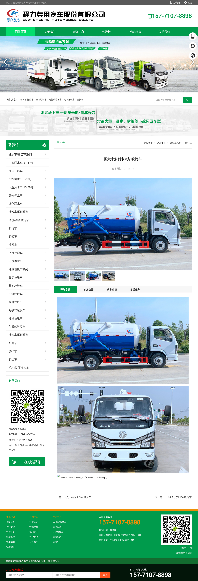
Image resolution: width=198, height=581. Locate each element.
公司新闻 (33, 541)
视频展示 (33, 531)
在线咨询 (32, 461)
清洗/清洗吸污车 (19, 220)
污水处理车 (16, 253)
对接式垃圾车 (17, 310)
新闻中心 (78, 31)
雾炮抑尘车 (16, 195)
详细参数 (65, 289)
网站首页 (20, 31)
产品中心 (107, 31)
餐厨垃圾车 (16, 277)
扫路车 (13, 343)
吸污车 (13, 228)
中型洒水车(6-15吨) (21, 162)
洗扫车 (80, 99)
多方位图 (89, 289)
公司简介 (10, 521)
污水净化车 (69, 99)
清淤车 (13, 244)
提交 (105, 575)
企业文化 (10, 526)
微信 (189, 2)
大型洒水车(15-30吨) (21, 187)
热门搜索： (12, 99)
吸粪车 (13, 236)
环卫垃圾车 (58, 531)
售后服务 (135, 31)
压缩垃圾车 (41, 99)
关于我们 (50, 31)
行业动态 (33, 521)
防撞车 (56, 541)
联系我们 (176, 2)
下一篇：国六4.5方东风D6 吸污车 (173, 497)
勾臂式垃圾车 (55, 99)
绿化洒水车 (16, 203)
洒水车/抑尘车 (27, 99)
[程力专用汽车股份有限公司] (56, 15)
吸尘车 (13, 359)
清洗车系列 (175, 142)
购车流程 (112, 289)
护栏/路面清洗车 (19, 367)
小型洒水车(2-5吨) (20, 179)
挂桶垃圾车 (16, 318)
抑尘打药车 (16, 171)
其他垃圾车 (16, 285)
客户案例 (33, 536)
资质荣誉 (10, 546)
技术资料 (33, 526)
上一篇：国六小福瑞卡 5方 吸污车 (72, 497)
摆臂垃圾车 (16, 302)
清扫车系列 (58, 536)
